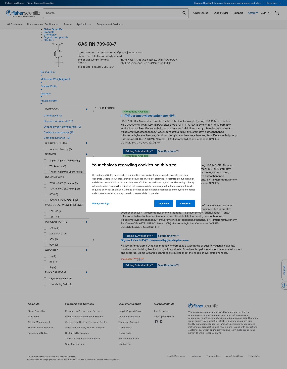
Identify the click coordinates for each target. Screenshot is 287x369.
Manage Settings (101, 203)
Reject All (163, 203)
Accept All (185, 203)
